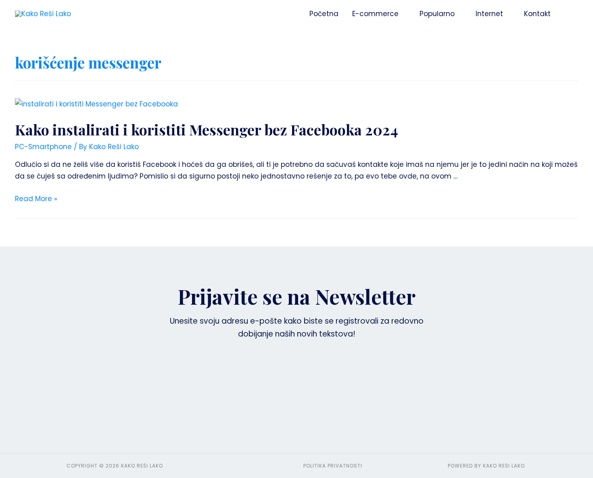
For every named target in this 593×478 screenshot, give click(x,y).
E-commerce (375, 14)
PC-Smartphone (43, 147)
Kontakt (537, 14)
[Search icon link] (567, 13)
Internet (489, 14)
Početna (323, 14)
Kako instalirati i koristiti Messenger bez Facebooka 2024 (206, 129)
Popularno (437, 14)
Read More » (36, 199)
